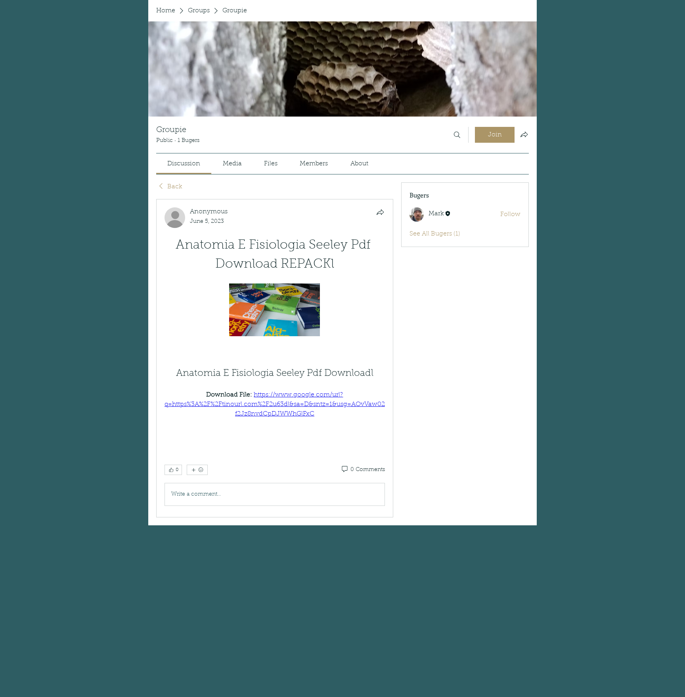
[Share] (380, 212)
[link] (183, 164)
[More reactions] (197, 470)
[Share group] (524, 134)
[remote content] (274, 310)
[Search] (457, 135)
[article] (274, 358)
